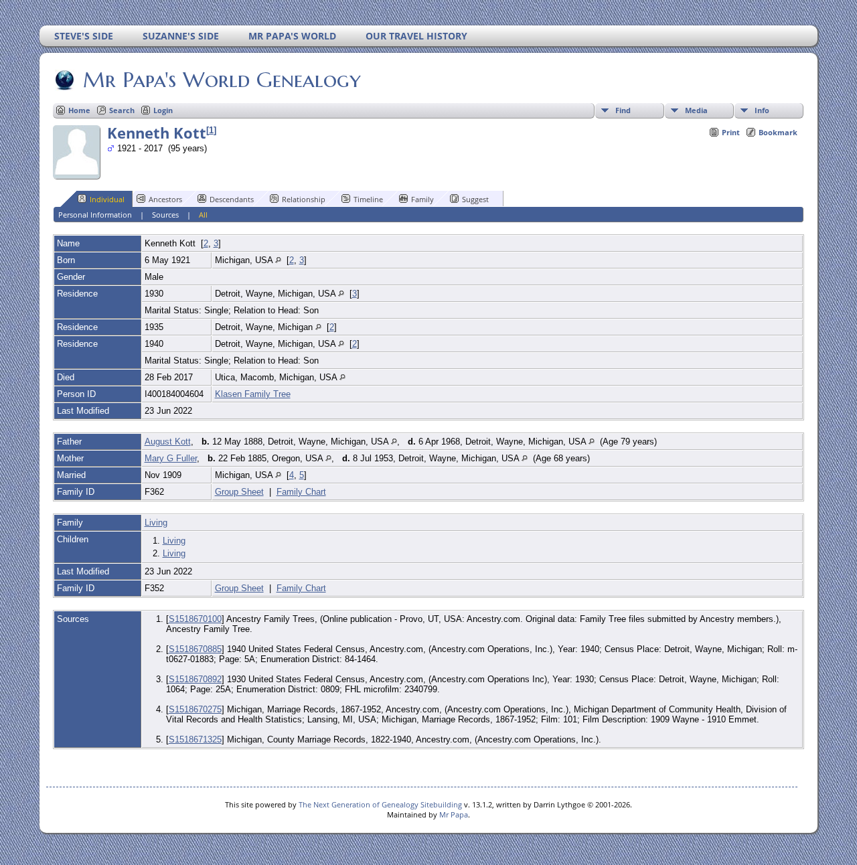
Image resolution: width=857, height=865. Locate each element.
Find (623, 110)
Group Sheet (239, 492)
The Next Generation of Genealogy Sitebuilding (380, 804)
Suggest (475, 199)
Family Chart (301, 492)
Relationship (303, 199)
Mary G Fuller (171, 458)
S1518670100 (195, 619)
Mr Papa (453, 814)
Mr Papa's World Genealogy (222, 79)
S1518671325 (195, 739)
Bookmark (778, 132)
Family (422, 199)
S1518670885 (195, 649)
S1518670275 (195, 709)
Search (122, 110)
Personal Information (95, 215)
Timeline (368, 199)
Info (762, 110)
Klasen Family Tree (253, 394)
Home (79, 110)
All (203, 215)
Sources (165, 215)
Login (163, 110)
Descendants (232, 199)
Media (696, 110)
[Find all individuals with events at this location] (278, 260)
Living (156, 523)
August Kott (168, 442)
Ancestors (165, 199)
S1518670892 (195, 679)
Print (731, 132)
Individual (107, 199)
